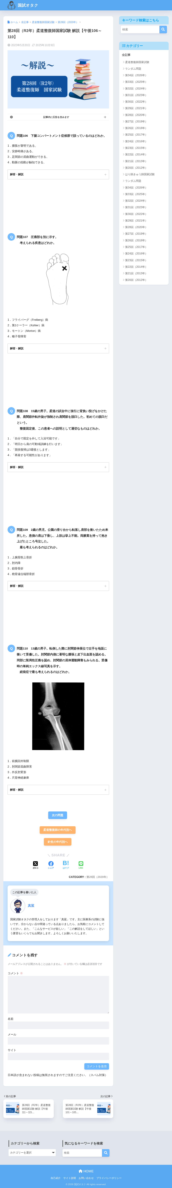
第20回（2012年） (136, 167)
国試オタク (27, 5)
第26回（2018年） (136, 128)
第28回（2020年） (98, 876)
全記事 (126, 55)
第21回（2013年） (136, 161)
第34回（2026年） (136, 75)
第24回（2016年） (136, 141)
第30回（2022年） (136, 101)
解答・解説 (17, 174)
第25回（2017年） (136, 134)
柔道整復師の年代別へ (57, 829)
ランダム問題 (133, 68)
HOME (88, 1171)
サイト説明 (69, 1178)
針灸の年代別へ (58, 841)
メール (12, 1034)
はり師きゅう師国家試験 (140, 174)
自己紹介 (56, 1178)
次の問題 (57, 815)
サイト (12, 1050)
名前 (10, 1018)
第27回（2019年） (136, 121)
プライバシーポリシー (109, 1178)
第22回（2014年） (136, 154)
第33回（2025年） (136, 81)
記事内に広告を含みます (56, 117)
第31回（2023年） (136, 95)
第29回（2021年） (136, 108)
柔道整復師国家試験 (137, 62)
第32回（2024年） (136, 88)
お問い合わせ (86, 1178)
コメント (15, 973)
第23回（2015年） (136, 147)
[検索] (163, 29)
